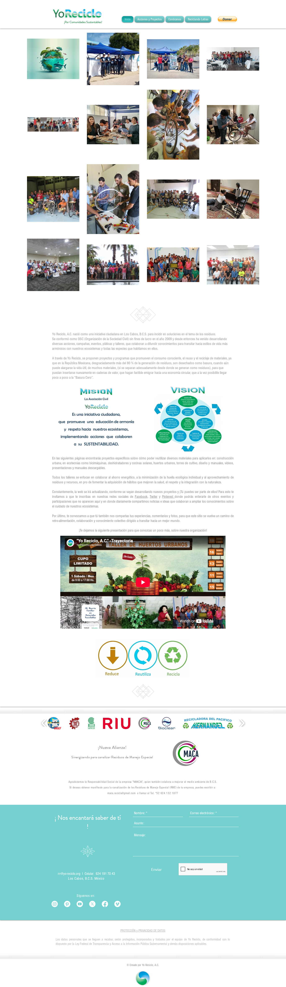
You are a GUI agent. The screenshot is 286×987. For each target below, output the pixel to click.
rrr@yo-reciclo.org (69, 873)
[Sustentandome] (67, 904)
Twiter (153, 496)
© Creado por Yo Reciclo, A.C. (143, 965)
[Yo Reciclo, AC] (117, 904)
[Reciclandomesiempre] (55, 904)
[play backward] (44, 723)
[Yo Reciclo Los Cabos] (80, 904)
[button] (227, 19)
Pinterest (168, 496)
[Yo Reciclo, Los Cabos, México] (105, 904)
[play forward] (242, 723)
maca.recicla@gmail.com (121, 793)
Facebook (141, 496)
